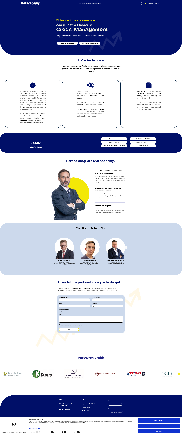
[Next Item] (126, 247)
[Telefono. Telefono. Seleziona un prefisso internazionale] (94, 306)
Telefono (95, 303)
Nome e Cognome (64, 297)
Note (60, 314)
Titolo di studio (96, 297)
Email (60, 303)
